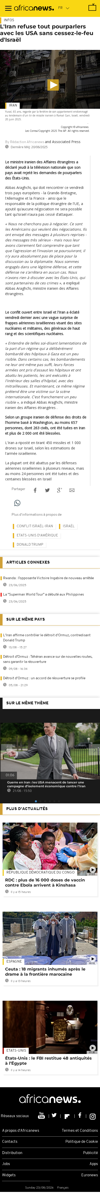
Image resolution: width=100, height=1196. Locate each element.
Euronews (89, 1175)
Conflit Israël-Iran (35, 526)
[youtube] (42, 1116)
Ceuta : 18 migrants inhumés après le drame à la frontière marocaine (45, 972)
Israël (69, 526)
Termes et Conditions (80, 1131)
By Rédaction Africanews (24, 142)
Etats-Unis (16, 1051)
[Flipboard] (68, 1116)
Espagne (14, 962)
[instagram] (92, 1116)
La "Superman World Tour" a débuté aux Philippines (43, 595)
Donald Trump (30, 545)
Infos (9, 20)
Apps (93, 1164)
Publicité (90, 1153)
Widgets (9, 1175)
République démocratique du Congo (40, 873)
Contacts (9, 1142)
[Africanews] (34, 8)
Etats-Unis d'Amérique (37, 535)
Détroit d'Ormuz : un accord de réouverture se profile (44, 678)
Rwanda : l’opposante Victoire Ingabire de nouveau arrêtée (48, 578)
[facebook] (80, 1116)
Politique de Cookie (81, 1142)
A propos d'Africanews (20, 1131)
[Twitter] (55, 1116)
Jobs (6, 1164)
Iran (13, 105)
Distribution (12, 1153)
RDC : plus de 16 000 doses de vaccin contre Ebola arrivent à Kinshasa (45, 883)
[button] (53, 85)
